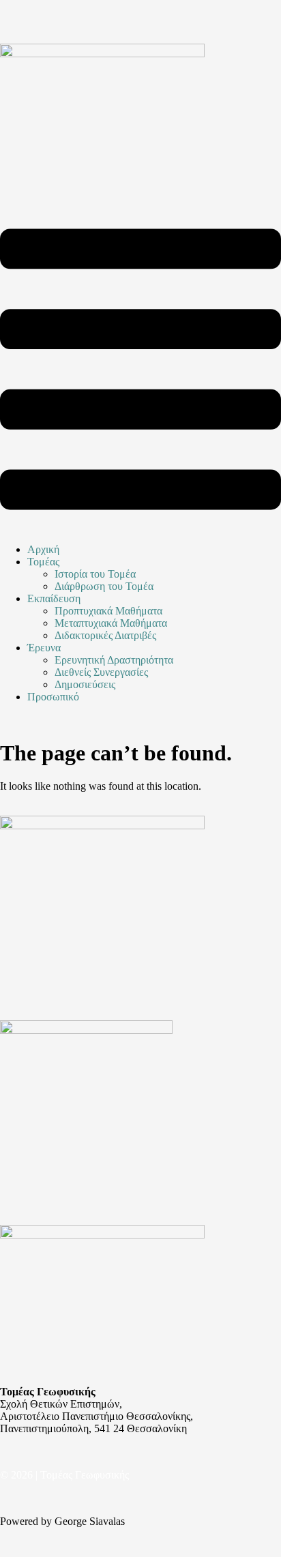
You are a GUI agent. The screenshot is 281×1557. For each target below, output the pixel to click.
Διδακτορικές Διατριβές (105, 635)
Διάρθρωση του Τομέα (104, 586)
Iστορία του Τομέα (95, 574)
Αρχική (43, 549)
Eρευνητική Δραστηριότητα (114, 660)
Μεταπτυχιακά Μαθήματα (111, 623)
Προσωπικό (53, 696)
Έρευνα (44, 647)
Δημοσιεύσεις (85, 684)
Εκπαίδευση (53, 598)
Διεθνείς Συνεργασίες (101, 672)
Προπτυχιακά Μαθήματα (108, 611)
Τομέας (43, 561)
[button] (140, 371)
